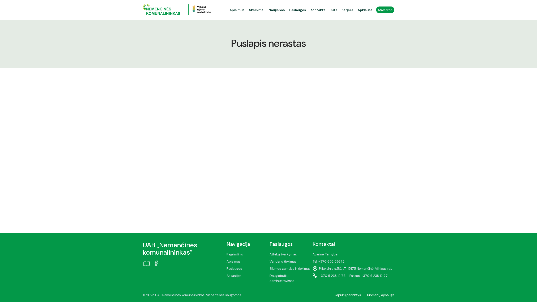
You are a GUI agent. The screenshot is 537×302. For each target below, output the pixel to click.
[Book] (147, 263)
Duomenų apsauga (380, 295)
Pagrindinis (235, 254)
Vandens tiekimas (283, 261)
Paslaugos (234, 268)
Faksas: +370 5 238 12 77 (368, 275)
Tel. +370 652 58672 (328, 261)
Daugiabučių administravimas (282, 278)
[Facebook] (156, 263)
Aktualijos (234, 275)
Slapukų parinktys (347, 295)
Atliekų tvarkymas (283, 254)
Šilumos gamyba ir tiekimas (290, 268)
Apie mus (234, 261)
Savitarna (385, 10)
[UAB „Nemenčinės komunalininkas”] (165, 10)
